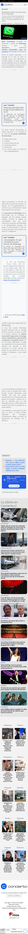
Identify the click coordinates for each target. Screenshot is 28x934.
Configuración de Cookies (14, 906)
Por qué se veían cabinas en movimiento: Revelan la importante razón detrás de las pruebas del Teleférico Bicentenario (7, 745)
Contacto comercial (14, 895)
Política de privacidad (17, 903)
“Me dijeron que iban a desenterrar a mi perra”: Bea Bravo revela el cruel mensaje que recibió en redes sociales (7, 807)
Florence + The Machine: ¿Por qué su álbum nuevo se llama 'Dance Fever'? (15, 462)
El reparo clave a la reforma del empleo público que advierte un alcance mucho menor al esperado (20, 776)
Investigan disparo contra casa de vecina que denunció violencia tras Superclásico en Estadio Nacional (20, 806)
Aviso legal (7, 903)
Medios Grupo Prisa (14, 918)
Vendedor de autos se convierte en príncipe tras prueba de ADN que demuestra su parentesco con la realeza (8, 867)
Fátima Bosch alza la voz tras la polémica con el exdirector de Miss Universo (20, 743)
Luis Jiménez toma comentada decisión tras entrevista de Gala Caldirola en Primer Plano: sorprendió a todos (20, 867)
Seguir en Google (14, 486)
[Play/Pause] (25, 931)
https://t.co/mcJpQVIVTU (11, 280)
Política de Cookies (14, 904)
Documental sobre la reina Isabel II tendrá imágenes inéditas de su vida (15, 468)
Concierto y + (6, 455)
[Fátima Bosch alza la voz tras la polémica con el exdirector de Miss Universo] (20, 733)
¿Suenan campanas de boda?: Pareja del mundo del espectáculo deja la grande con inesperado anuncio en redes (7, 777)
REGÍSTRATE (11, 1)
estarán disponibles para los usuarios (14, 50)
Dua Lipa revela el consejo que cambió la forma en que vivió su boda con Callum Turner (7, 837)
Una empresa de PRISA (14, 914)
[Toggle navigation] (25, 4)
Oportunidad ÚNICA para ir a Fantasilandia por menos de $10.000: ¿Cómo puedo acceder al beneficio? (20, 837)
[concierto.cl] (6, 4)
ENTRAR (4, 1)
